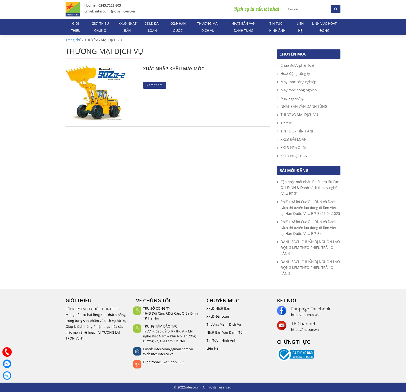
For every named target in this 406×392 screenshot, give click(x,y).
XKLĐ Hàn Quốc (178, 27)
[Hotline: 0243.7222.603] (7, 352)
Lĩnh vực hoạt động (324, 27)
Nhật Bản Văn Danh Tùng (226, 332)
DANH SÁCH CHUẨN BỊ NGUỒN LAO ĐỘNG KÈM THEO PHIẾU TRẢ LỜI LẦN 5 (310, 267)
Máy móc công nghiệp (298, 81)
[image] (101, 92)
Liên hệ (300, 27)
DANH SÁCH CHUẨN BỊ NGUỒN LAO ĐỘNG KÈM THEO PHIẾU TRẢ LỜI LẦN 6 (310, 247)
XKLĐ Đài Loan (218, 316)
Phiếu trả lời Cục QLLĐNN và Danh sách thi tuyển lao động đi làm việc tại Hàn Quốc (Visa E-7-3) (308, 227)
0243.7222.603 (109, 5)
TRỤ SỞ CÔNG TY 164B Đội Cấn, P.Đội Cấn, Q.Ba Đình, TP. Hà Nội (171, 313)
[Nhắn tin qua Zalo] (7, 375)
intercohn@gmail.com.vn (114, 11)
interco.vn (166, 354)
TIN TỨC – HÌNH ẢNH (277, 27)
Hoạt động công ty (295, 73)
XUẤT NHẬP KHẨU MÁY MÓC (173, 69)
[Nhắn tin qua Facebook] (7, 363)
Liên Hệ (212, 348)
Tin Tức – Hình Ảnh (221, 340)
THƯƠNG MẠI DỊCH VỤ (208, 27)
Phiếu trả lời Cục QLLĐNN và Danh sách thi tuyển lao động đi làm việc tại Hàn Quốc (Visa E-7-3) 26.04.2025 (310, 207)
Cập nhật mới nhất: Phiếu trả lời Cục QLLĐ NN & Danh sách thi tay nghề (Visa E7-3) (310, 187)
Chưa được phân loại (297, 65)
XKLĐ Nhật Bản (218, 308)
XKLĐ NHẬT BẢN (128, 27)
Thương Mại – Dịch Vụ (224, 324)
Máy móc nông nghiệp (299, 90)
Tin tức (286, 122)
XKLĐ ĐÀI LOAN (152, 27)
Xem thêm (155, 85)
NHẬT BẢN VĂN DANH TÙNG (243, 27)
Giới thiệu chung (100, 27)
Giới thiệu (75, 27)
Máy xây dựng (292, 98)
